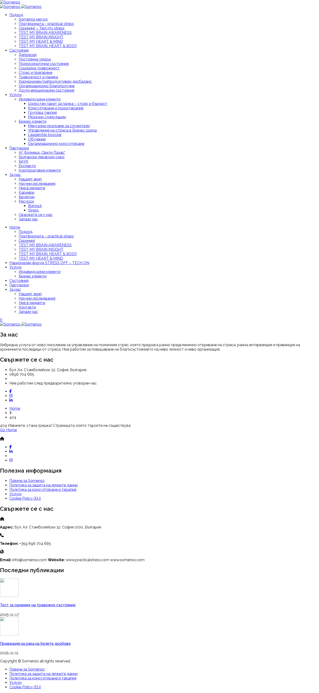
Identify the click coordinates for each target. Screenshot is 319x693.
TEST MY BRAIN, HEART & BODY (48, 46)
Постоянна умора (35, 59)
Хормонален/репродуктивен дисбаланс (55, 81)
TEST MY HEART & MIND (41, 41)
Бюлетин (27, 197)
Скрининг (27, 240)
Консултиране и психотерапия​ (55, 108)
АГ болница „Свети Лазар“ (42, 152)
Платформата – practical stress (46, 24)
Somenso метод (33, 19)
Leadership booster (45, 135)
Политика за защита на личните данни (43, 485)
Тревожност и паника (38, 77)
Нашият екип (30, 179)
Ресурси (26, 201)
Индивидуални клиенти (39, 99)
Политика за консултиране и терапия (42, 489)
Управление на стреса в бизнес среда (62, 130)
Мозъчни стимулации (47, 117)
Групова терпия (42, 112)
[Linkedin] (11, 400)
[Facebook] (10, 391)
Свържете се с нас (36, 214)
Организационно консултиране (56, 143)
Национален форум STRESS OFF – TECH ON (49, 263)
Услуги (15, 95)
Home (14, 227)
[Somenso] (10, 2)
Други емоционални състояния (46, 90)
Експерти (27, 166)
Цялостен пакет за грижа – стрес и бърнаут (67, 103)
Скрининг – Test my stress (41, 28)
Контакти (27, 307)
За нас (15, 174)
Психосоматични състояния (44, 63)
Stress (33, 210)
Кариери (26, 192)
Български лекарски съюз (41, 157)
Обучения (37, 139)
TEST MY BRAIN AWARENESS (45, 32)
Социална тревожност (39, 68)
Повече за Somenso (27, 480)
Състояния (18, 50)
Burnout (35, 206)
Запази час (28, 219)
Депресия (27, 55)
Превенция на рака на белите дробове (35, 643)
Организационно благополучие (46, 86)
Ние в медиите (32, 188)
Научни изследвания (37, 183)
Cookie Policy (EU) (25, 498)
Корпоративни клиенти (40, 170)
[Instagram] (11, 396)
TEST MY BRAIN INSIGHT (41, 37)
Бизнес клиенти (32, 121)
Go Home (8, 430)
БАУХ (23, 161)
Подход (16, 15)
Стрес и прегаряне (35, 72)
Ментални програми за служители (59, 126)
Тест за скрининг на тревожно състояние (38, 605)
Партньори (19, 148)
